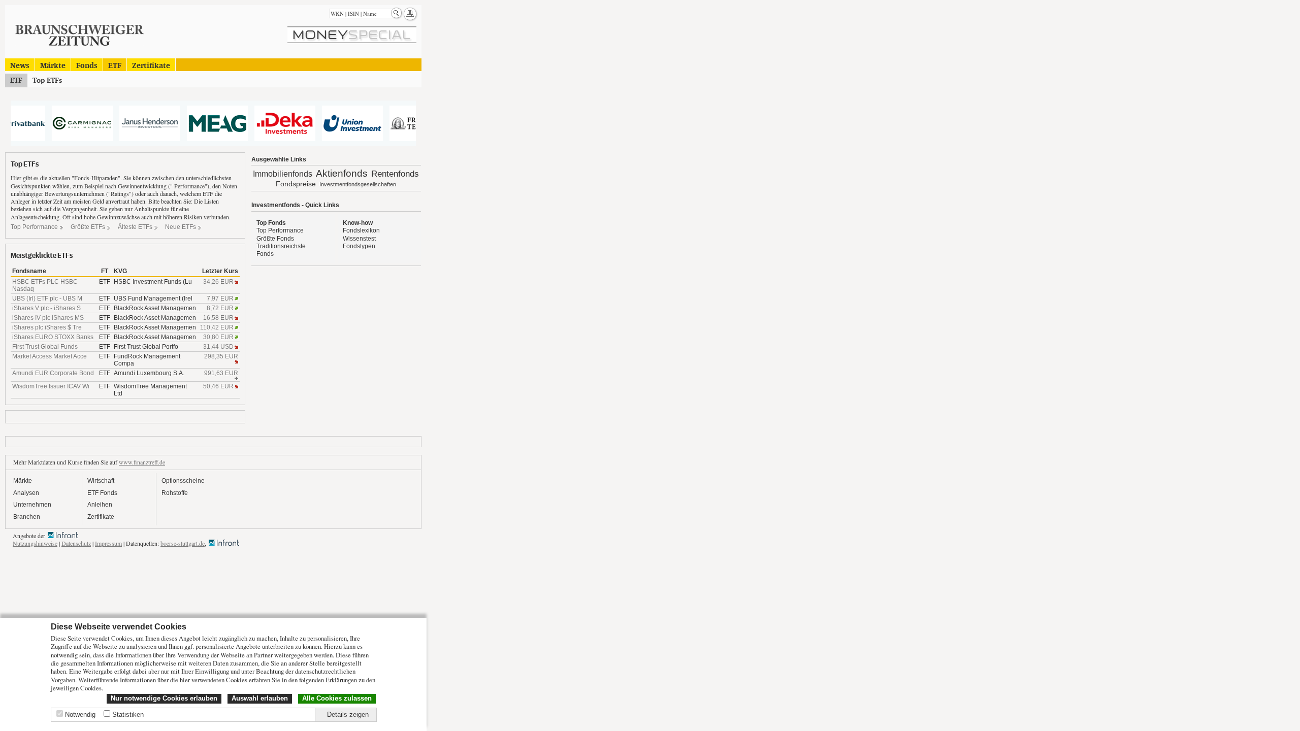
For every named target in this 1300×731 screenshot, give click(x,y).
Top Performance (34, 226)
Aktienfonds (342, 173)
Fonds (87, 64)
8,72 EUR (220, 308)
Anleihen (99, 504)
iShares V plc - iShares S (46, 308)
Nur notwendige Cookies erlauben (164, 698)
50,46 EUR (218, 386)
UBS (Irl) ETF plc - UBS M (47, 298)
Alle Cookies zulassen (337, 698)
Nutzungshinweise (35, 543)
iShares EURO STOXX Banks (52, 337)
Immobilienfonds (282, 174)
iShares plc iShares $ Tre (47, 327)
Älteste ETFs (135, 226)
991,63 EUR (221, 373)
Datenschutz (76, 543)
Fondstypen (359, 246)
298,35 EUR (221, 356)
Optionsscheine (183, 480)
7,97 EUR (220, 298)
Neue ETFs (180, 226)
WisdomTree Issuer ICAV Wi (50, 386)
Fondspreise (296, 184)
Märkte (53, 64)
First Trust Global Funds (45, 346)
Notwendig (80, 714)
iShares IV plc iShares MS (48, 317)
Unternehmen (32, 504)
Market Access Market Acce (49, 356)
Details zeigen (348, 714)
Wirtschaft (100, 480)
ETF (114, 64)
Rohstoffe (174, 492)
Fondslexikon (361, 230)
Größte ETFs (88, 226)
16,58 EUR (218, 317)
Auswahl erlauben (260, 698)
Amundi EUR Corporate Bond (53, 373)
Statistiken (128, 714)
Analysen (26, 492)
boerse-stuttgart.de (182, 543)
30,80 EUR (218, 337)
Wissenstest (359, 238)
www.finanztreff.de (142, 462)
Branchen (26, 516)
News (19, 64)
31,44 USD (218, 346)
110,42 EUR (217, 327)
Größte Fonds (275, 238)
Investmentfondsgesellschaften (357, 184)
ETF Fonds (102, 492)
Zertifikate (151, 64)
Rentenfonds (395, 174)
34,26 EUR (218, 281)
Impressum (108, 543)
